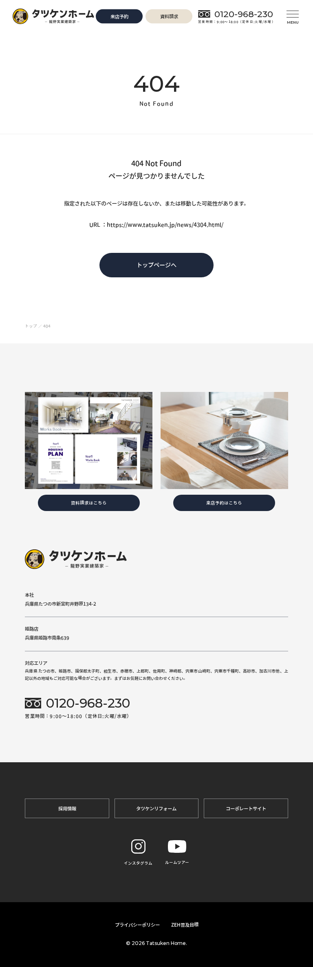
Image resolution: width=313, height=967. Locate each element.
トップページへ (156, 265)
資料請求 (169, 16)
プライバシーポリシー (137, 924)
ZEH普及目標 (184, 924)
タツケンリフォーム (156, 808)
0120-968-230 (243, 13)
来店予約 (119, 16)
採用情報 (67, 808)
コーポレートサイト (246, 808)
